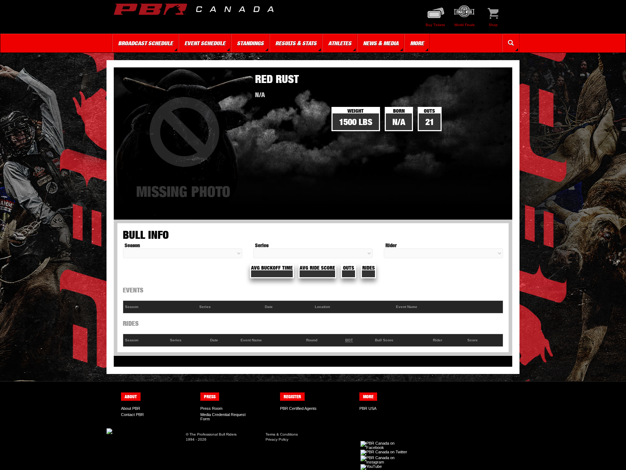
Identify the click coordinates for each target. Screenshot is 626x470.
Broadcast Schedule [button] (145, 43)
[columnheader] (160, 307)
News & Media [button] (380, 43)
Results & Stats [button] (296, 43)
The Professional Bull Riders (213, 434)
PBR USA (367, 408)
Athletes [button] (339, 43)
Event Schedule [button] (204, 43)
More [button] (417, 43)
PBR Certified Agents (298, 408)
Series (261, 245)
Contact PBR (132, 414)
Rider (391, 245)
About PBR (130, 408)
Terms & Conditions (282, 434)
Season (132, 245)
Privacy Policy (277, 439)
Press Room (211, 408)
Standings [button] (250, 43)
